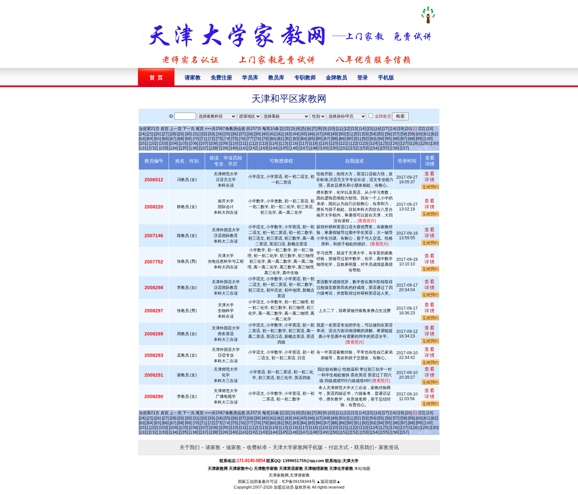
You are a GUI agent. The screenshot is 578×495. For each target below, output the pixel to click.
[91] (357, 138)
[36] (234, 134)
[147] (303, 148)
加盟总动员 (284, 487)
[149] (323, 148)
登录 (362, 77)
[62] (434, 134)
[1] (282, 128)
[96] (396, 138)
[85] (311, 138)
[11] (339, 128)
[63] (142, 138)
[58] (403, 134)
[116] (293, 143)
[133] (163, 148)
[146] (293, 148)
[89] (342, 138)
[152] (354, 148)
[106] (193, 143)
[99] (419, 138)
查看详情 (429, 176)
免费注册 (221, 77)
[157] (404, 148)
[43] (288, 134)
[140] (233, 148)
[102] (153, 143)
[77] (250, 138)
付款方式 (338, 447)
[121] (343, 143)
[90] (350, 138)
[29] (180, 134)
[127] (403, 143)
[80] (273, 138)
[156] (394, 148)
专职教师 (305, 77)
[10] (331, 128)
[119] (323, 143)
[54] (373, 134)
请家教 (193, 77)
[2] (287, 128)
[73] (219, 138)
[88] (334, 138)
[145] (283, 148)
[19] (400, 128)
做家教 (233, 447)
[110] (233, 143)
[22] (421, 128)
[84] (303, 138)
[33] (211, 134)
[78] (257, 138)
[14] (362, 128)
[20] (408, 128)
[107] (203, 143)
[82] (288, 138)
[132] (153, 148)
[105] (183, 143)
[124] (373, 143)
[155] (384, 148)
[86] (319, 138)
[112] (253, 143)
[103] (163, 143)
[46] (311, 134)
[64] (150, 138)
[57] (396, 134)
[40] (265, 134)
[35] (226, 134)
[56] (388, 134)
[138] (213, 148)
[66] (165, 138)
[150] (334, 148)
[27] (165, 134)
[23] (429, 128)
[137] (203, 148)
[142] (253, 148)
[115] (283, 143)
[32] (203, 134)
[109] (223, 143)
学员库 (250, 77)
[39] (257, 134)
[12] (347, 128)
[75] (234, 138)
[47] (319, 134)
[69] (188, 138)
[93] (373, 138)
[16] (377, 128)
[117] (303, 143)
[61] (426, 134)
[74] (226, 138)
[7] (314, 128)
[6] (309, 128)
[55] (380, 134)
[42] (280, 134)
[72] (211, 138)
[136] (193, 148)
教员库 (276, 77)
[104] (173, 143)
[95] (388, 138)
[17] (385, 128)
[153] (364, 148)
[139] (223, 148)
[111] (243, 143)
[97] (403, 138)
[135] (183, 148)
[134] (173, 148)
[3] (293, 128)
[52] (357, 134)
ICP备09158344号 (298, 481)
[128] (413, 143)
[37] (242, 134)
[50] (342, 134)
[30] (188, 134)
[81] (280, 138)
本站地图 (362, 468)
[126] (393, 143)
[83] (296, 138)
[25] (150, 134)
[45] (303, 134)
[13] (354, 128)
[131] (143, 148)
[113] (263, 143)
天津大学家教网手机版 (298, 447)
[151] (344, 148)
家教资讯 (389, 447)
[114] (273, 143)
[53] (365, 134)
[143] (263, 148)
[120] (333, 143)
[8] (319, 128)
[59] (411, 134)
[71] (203, 138)
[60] (419, 134)
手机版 (386, 77)
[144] (273, 148)
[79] (265, 138)
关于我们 (190, 447)
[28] (173, 134)
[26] (157, 134)
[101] (143, 143)
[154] (374, 148)
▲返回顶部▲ (328, 481)
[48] (326, 134)
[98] (411, 138)
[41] (273, 134)
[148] (313, 148)
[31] (196, 134)
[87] (326, 138)
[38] (250, 134)
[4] (298, 128)
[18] (393, 128)
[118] (313, 143)
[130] (434, 143)
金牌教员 (336, 77)
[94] (380, 138)
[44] (296, 134)
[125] (383, 143)
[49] (334, 134)
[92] (365, 138)
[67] (173, 138)
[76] (242, 138)
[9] (325, 128)
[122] (353, 143)
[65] (157, 138)
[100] (427, 138)
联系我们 (364, 447)
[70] (196, 138)
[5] (303, 128)
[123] (363, 143)
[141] (243, 148)
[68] (180, 138)
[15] (370, 128)
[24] (142, 134)
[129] (423, 143)
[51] (350, 134)
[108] (213, 143)
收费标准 (257, 447)
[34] (219, 134)
